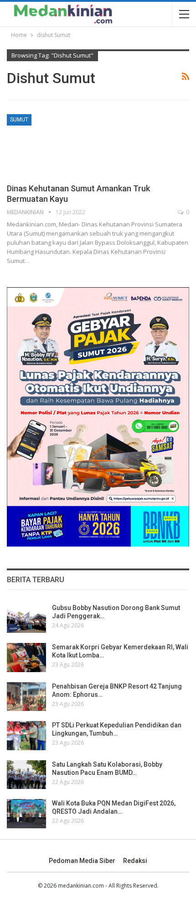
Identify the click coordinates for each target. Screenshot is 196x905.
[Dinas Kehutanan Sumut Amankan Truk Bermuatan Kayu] (55, 144)
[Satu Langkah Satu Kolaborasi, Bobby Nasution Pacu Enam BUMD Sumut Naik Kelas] (26, 774)
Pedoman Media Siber (82, 860)
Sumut (19, 119)
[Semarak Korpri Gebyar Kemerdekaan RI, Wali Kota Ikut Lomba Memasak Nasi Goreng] (26, 657)
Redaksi (135, 860)
